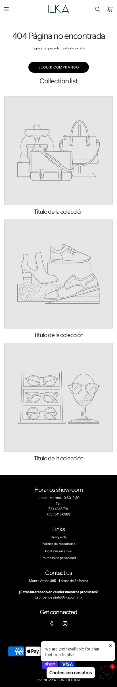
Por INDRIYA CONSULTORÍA (58, 680)
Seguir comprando (58, 67)
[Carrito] (110, 9)
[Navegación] (6, 9)
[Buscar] (97, 9)
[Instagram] (65, 623)
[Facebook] (52, 623)
